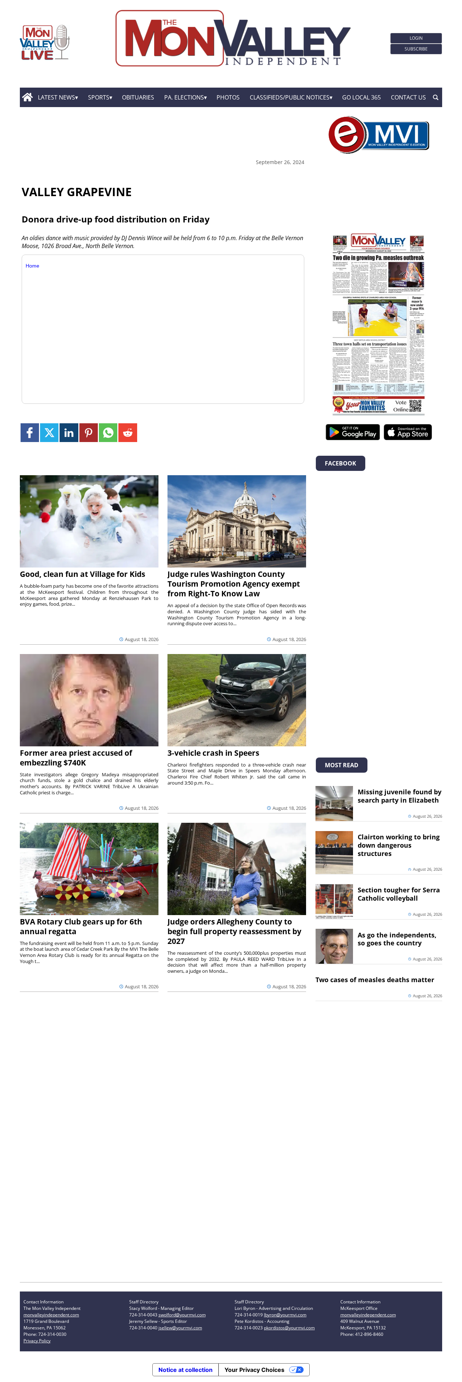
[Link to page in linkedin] (69, 432)
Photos (228, 97)
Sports (98, 97)
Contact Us (408, 97)
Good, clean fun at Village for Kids (82, 574)
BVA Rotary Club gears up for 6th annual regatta (81, 926)
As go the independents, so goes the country (397, 939)
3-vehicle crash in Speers (213, 753)
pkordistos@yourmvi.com (289, 1328)
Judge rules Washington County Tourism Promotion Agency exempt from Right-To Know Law (233, 584)
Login (416, 38)
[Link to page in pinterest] (88, 432)
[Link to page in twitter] (49, 432)
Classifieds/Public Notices (290, 97)
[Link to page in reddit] (127, 432)
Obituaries (138, 97)
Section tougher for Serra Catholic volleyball (399, 894)
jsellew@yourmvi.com (180, 1328)
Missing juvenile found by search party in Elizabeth (399, 795)
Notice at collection (185, 1369)
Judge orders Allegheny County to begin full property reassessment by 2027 (234, 931)
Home (32, 265)
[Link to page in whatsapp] (108, 432)
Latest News (56, 97)
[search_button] (435, 97)
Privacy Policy (37, 1341)
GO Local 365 (361, 97)
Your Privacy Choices (254, 1369)
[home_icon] (27, 97)
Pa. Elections (184, 97)
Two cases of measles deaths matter (374, 979)
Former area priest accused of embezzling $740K (76, 758)
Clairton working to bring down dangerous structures (399, 845)
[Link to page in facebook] (30, 432)
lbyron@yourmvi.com (285, 1315)
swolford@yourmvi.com (182, 1315)
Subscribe (416, 49)
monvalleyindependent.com (51, 1315)
